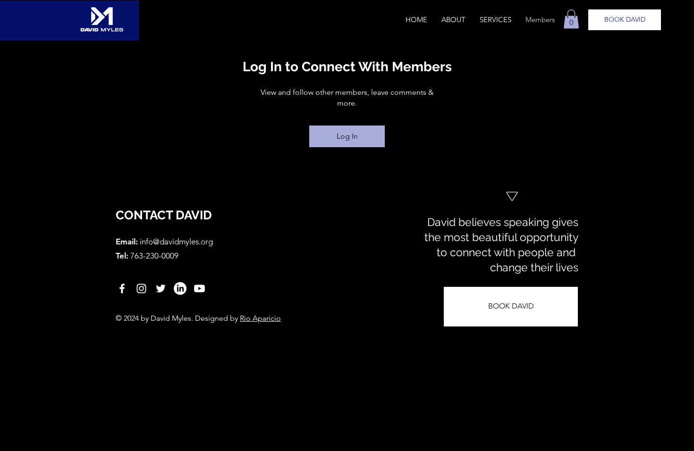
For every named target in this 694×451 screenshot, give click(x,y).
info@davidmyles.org (176, 241)
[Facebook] (122, 288)
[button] (571, 19)
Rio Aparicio (260, 318)
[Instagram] (141, 288)
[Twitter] (160, 288)
